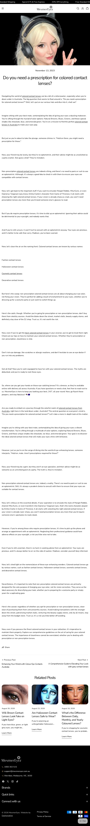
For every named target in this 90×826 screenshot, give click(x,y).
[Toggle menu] (2, 8)
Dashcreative (7, 815)
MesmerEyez (14, 812)
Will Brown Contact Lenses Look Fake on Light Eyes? (13, 716)
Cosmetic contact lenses (12, 273)
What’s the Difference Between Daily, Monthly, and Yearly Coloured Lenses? (73, 718)
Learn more (7, 733)
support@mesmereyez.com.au (17, 771)
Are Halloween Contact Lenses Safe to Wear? (44, 714)
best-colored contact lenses (37, 333)
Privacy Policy (42, 812)
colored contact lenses (31, 96)
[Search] (78, 8)
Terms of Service (44, 816)
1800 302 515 (10, 767)
